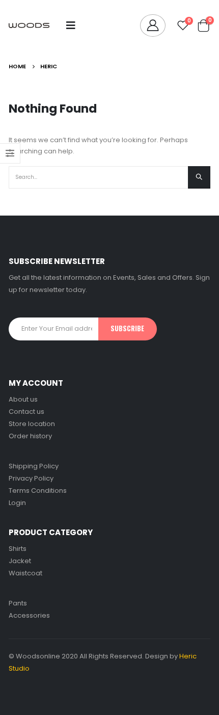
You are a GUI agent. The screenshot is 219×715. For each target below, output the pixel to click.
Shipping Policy (34, 466)
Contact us (26, 411)
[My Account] (153, 25)
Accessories (29, 615)
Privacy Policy (31, 478)
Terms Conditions (38, 490)
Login (17, 503)
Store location (32, 424)
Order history (30, 436)
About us (23, 399)
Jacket (20, 561)
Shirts (17, 548)
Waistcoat (25, 573)
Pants (18, 603)
